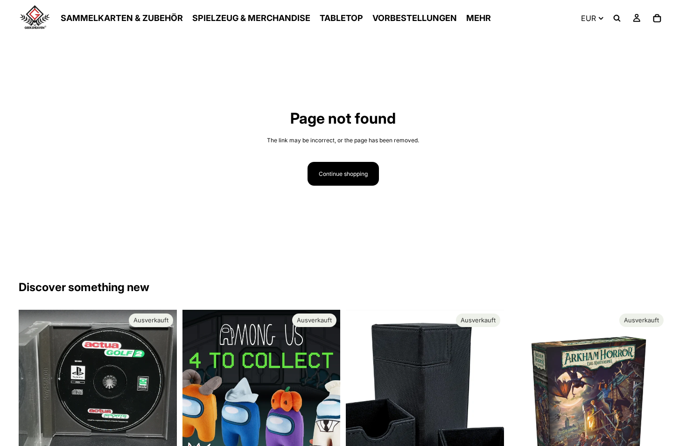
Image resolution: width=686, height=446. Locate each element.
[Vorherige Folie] (196, 408)
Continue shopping (343, 173)
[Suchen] (617, 18)
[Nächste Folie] (326, 408)
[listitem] (479, 18)
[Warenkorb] (657, 18)
